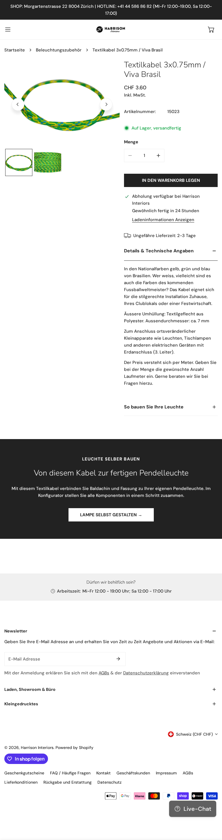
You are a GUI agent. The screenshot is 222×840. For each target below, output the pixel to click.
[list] (62, 103)
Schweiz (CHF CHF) (194, 734)
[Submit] (118, 658)
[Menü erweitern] (7, 29)
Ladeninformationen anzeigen (163, 219)
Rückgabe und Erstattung (67, 782)
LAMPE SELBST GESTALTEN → (111, 515)
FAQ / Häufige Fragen (70, 773)
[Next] (106, 104)
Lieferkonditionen (21, 782)
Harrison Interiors (37, 747)
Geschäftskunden (133, 773)
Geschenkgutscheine (24, 773)
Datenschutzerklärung (146, 673)
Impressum (166, 773)
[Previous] (18, 104)
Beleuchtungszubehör (59, 50)
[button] (211, 29)
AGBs (104, 673)
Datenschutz (109, 782)
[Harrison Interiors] (111, 29)
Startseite (14, 50)
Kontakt (103, 773)
